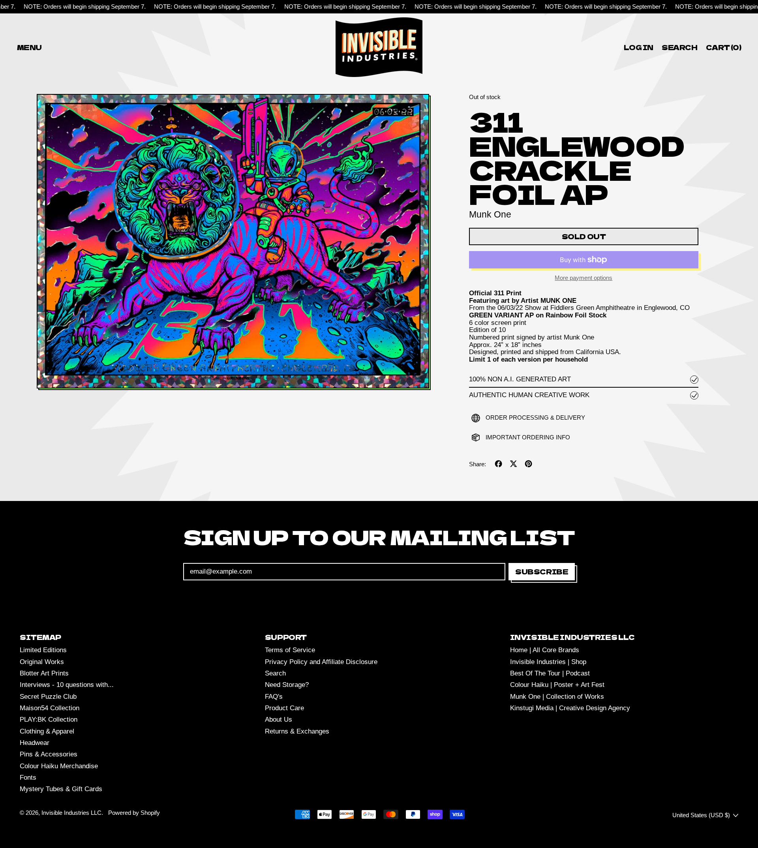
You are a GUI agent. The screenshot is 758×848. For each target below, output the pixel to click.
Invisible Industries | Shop (548, 662)
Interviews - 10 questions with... (67, 685)
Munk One (490, 214)
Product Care (284, 708)
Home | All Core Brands (544, 650)
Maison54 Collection (49, 708)
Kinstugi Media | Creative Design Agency (570, 708)
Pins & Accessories (48, 754)
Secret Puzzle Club (48, 696)
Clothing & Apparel (47, 731)
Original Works (42, 662)
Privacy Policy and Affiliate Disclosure (321, 662)
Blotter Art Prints (44, 673)
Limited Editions (43, 650)
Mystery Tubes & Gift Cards (61, 789)
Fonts (28, 777)
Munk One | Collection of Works (557, 696)
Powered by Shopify (134, 812)
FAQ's (274, 696)
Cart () (723, 48)
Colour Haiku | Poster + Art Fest (557, 685)
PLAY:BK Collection (48, 719)
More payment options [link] (583, 278)
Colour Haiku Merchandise (59, 766)
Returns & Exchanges (297, 731)
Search (275, 673)
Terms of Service (290, 650)
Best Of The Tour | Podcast (550, 673)
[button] (680, 47)
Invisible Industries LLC (71, 812)
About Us (278, 719)
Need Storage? (287, 685)
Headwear (34, 743)
